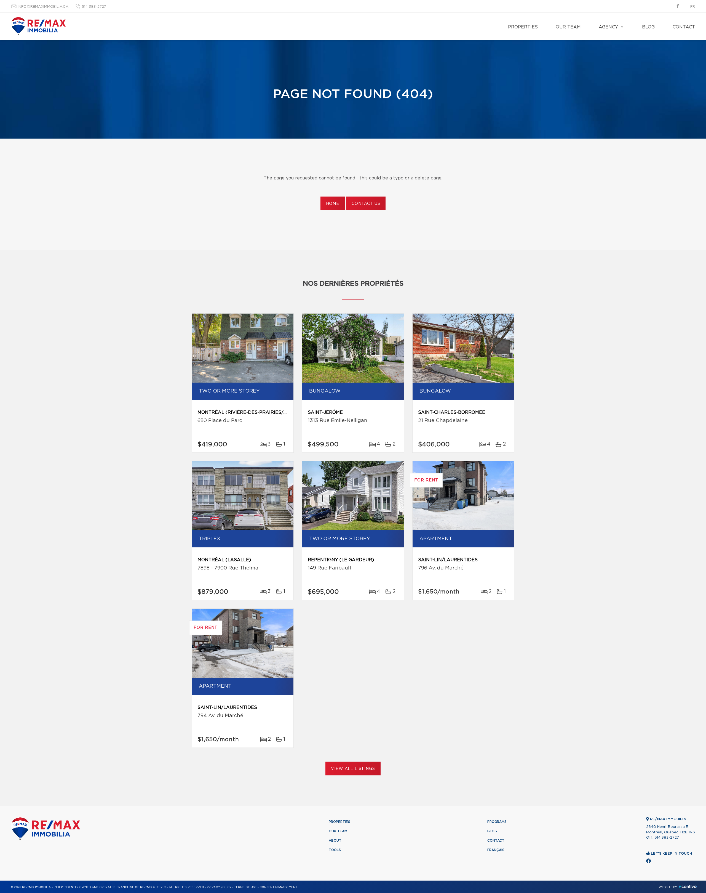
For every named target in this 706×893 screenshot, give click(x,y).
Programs (497, 821)
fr (692, 7)
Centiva (688, 886)
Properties (523, 27)
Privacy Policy (219, 887)
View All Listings (353, 769)
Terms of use (245, 887)
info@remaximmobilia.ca (43, 7)
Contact (684, 27)
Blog (648, 27)
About (335, 840)
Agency (608, 27)
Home (332, 204)
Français (495, 850)
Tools (335, 850)
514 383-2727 (94, 7)
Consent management (278, 887)
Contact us (366, 204)
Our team (568, 27)
